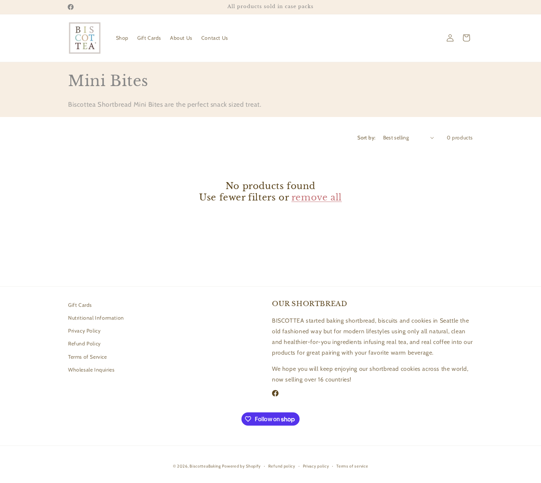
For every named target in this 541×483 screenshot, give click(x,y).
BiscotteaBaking (205, 466)
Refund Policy (84, 343)
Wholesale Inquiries (91, 369)
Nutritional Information (96, 318)
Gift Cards (80, 305)
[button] (466, 38)
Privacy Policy (84, 330)
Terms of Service (87, 357)
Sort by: (366, 137)
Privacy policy (316, 466)
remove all (316, 197)
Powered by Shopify (241, 466)
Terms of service (352, 466)
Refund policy (282, 466)
